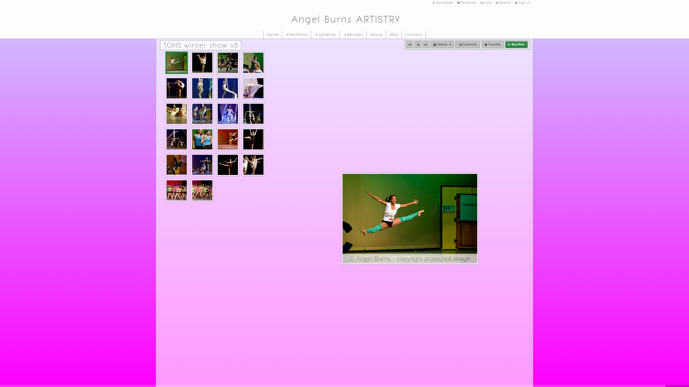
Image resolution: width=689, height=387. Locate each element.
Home (273, 34)
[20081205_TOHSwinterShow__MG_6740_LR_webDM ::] (177, 165)
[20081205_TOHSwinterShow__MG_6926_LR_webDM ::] (228, 63)
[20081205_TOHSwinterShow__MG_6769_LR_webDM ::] (253, 139)
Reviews (355, 34)
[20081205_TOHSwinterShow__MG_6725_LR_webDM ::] (202, 165)
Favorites (468, 3)
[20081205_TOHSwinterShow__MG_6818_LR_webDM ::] (202, 114)
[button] (409, 44)
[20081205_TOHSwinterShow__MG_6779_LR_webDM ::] (228, 139)
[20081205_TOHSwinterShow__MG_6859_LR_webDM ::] (228, 88)
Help (393, 34)
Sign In (524, 3)
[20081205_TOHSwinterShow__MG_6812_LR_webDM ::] (253, 114)
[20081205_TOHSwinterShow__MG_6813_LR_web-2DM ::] (228, 114)
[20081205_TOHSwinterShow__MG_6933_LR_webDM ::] (177, 63)
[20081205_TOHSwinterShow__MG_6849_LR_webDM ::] (177, 114)
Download (444, 3)
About (376, 34)
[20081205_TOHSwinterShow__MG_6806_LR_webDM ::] (177, 139)
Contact (413, 34)
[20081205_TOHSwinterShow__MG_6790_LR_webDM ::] (202, 139)
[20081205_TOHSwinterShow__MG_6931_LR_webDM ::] (202, 63)
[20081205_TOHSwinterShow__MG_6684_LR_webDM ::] (177, 190)
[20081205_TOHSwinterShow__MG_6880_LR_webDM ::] (202, 88)
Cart (488, 3)
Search (505, 3)
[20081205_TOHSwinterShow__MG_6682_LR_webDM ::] (202, 190)
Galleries (327, 34)
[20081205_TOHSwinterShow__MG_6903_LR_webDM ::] (177, 88)
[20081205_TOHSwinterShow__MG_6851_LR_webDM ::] (253, 88)
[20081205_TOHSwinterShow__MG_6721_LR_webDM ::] (228, 165)
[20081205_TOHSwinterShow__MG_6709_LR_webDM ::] (253, 165)
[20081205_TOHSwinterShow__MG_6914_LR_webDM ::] (253, 63)
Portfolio (299, 34)
